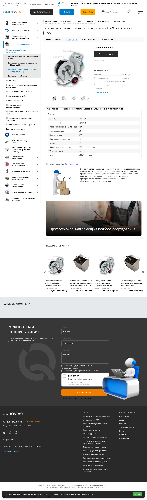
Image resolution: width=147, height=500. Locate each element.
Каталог (86, 413)
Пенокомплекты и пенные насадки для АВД (22, 113)
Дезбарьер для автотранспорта (18, 164)
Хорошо (138, 494)
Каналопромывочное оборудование (20, 178)
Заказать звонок (35, 5)
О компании (126, 4)
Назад (48, 33)
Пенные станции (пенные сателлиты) (16, 51)
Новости (89, 4)
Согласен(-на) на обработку (84, 371)
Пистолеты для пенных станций (19, 92)
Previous (44, 272)
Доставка (88, 109)
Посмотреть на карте (11, 452)
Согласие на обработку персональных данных (85, 488)
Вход (107, 12)
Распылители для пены (15, 129)
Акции (83, 4)
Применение (68, 109)
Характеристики (54, 109)
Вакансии (74, 6)
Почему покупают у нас (113, 109)
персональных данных (94, 371)
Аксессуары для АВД (20, 30)
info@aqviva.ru (49, 5)
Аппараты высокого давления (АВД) (20, 23)
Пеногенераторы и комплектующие (13, 106)
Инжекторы (11, 81)
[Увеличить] (69, 67)
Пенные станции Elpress (17, 76)
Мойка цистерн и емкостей (22, 171)
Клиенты (135, 4)
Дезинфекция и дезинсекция (18, 157)
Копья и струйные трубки (16, 96)
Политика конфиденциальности (56, 488)
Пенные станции (71, 164)
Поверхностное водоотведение (18, 185)
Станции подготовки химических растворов (25, 199)
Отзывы (110, 4)
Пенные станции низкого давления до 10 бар (22, 57)
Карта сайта (124, 438)
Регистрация (114, 12)
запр (142, 13)
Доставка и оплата (99, 4)
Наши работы (74, 4)
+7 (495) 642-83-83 (12, 421)
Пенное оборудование (24, 44)
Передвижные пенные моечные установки (19, 119)
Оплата (78, 109)
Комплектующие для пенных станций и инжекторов (22, 86)
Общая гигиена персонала (22, 192)
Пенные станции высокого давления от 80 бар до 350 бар (22, 71)
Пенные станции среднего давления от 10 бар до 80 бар (22, 64)
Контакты (117, 4)
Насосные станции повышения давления (20, 37)
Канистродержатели (14, 101)
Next (143, 272)
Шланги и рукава (18, 135)
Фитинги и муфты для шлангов (20, 142)
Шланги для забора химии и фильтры (21, 125)
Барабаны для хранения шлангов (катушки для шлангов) (21, 150)
